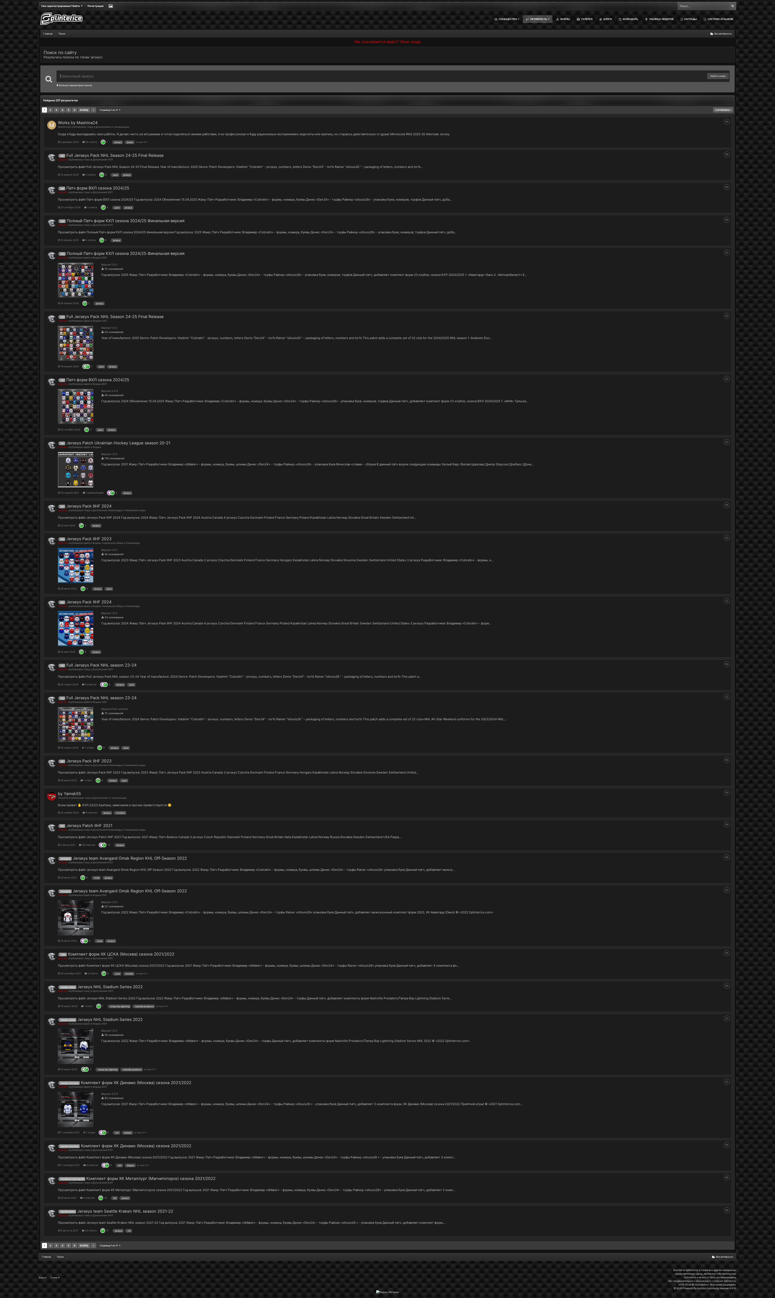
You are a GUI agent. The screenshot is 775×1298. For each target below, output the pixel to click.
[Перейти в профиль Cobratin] (51, 157)
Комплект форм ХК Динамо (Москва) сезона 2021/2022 (136, 1082)
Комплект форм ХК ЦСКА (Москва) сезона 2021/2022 (121, 954)
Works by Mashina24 (78, 122)
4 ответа (90, 240)
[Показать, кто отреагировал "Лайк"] (103, 141)
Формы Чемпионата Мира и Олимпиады (116, 542)
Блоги (607, 19)
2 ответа (92, 207)
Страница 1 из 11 (109, 110)
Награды (690, 19)
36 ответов (88, 844)
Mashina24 (64, 126)
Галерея (587, 19)
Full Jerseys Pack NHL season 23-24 (101, 665)
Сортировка (722, 110)
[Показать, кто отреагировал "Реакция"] (84, 366)
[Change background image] (110, 6)
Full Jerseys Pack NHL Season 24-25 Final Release (115, 155)
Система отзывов (720, 19)
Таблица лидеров (661, 19)
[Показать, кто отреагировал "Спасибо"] (109, 492)
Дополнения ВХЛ (103, 192)
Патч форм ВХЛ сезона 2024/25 (97, 188)
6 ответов (92, 1165)
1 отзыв (89, 747)
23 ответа (90, 1230)
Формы (97, 447)
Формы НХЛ (100, 320)
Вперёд (84, 110)
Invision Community (708, 1288)
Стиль (54, 1277)
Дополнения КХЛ (103, 224)
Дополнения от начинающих (112, 126)
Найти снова (718, 75)
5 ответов (89, 1197)
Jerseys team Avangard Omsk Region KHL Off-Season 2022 (130, 858)
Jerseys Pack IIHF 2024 (89, 506)
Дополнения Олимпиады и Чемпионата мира (119, 510)
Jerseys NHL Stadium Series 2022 (110, 986)
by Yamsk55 (69, 793)
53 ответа (91, 141)
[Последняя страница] (93, 110)
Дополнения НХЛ (103, 159)
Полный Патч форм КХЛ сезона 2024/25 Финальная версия (125, 220)
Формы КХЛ (100, 257)
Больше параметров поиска (75, 85)
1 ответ (87, 780)
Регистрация (96, 5)
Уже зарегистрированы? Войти (61, 5)
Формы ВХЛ (100, 383)
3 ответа (90, 174)
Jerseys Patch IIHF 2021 (89, 825)
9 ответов (90, 684)
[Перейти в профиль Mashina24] (51, 125)
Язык (42, 1277)
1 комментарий (94, 492)
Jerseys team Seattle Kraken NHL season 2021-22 (125, 1211)
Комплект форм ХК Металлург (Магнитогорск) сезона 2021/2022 (151, 1178)
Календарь (630, 19)
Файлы (565, 19)
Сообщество (507, 19)
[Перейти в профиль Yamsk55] (51, 796)
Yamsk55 (63, 797)
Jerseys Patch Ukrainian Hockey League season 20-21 (118, 443)
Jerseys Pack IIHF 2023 (89, 538)
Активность (538, 19)
